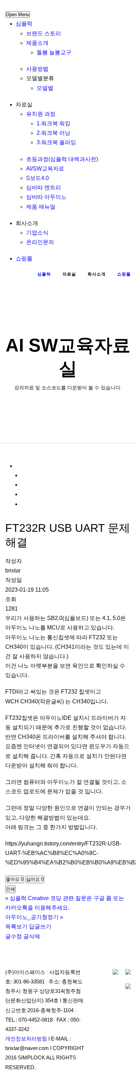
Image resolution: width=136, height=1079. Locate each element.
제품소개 (37, 43)
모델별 (45, 88)
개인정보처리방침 (26, 1039)
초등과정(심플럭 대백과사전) (62, 159)
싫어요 (35, 879)
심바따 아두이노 (46, 197)
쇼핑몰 (24, 259)
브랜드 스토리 (43, 33)
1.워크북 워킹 (53, 123)
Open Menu (17, 14)
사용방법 (37, 69)
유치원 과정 (40, 114)
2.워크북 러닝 (53, 133)
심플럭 (24, 24)
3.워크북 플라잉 (56, 142)
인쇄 (10, 889)
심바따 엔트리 (43, 187)
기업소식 (37, 233)
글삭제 (31, 936)
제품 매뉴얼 (40, 207)
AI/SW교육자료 (45, 169)
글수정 (13, 936)
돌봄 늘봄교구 (54, 52)
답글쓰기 (40, 927)
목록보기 (16, 927)
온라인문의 (40, 242)
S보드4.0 (37, 178)
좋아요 (14, 879)
